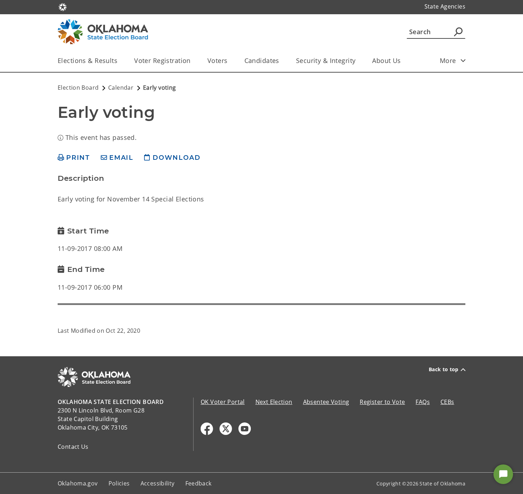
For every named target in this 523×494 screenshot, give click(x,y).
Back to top (444, 369)
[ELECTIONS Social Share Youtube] (244, 428)
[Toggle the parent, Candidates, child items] (281, 60)
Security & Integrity (326, 60)
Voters (217, 60)
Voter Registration (162, 60)
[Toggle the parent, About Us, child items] (403, 60)
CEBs (447, 402)
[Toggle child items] (463, 60)
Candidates (261, 60)
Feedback (198, 483)
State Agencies (444, 6)
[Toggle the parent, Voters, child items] (230, 60)
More (448, 60)
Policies (119, 483)
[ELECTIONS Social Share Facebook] (207, 428)
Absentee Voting (326, 402)
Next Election (273, 402)
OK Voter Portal (223, 402)
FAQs (423, 402)
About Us (386, 60)
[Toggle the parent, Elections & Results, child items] (119, 60)
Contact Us (73, 447)
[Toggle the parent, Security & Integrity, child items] (357, 60)
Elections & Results (87, 60)
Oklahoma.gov (78, 483)
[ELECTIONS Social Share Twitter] (226, 428)
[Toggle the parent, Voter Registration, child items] (193, 60)
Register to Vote (382, 402)
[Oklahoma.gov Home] (63, 6)
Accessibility (158, 483)
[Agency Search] (458, 32)
